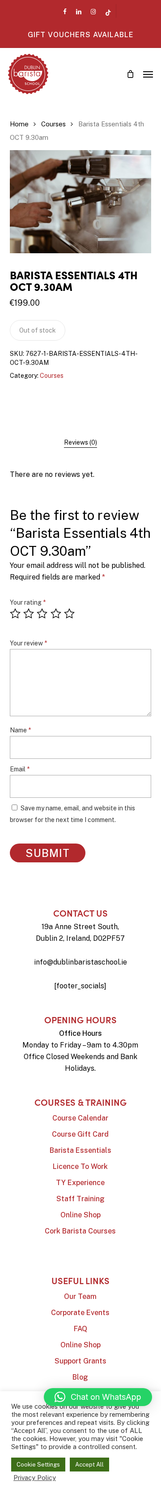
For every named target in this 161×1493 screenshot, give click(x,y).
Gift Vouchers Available (81, 34)
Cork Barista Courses (80, 1231)
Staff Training (80, 1198)
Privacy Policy (34, 1477)
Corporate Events (80, 1312)
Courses (53, 124)
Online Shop (80, 1215)
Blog (80, 1377)
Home (19, 124)
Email (20, 769)
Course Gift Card (80, 1134)
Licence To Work (80, 1166)
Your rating (28, 602)
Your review (28, 643)
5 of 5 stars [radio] (70, 613)
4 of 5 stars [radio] (56, 613)
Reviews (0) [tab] (80, 442)
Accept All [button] (89, 1464)
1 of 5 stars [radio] (15, 613)
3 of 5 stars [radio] (42, 613)
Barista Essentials (80, 1150)
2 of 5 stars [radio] (29, 613)
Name (20, 730)
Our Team (80, 1296)
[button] (148, 73)
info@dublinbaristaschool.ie (80, 962)
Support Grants (80, 1361)
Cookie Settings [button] (38, 1464)
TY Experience (80, 1182)
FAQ (80, 1328)
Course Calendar (80, 1118)
